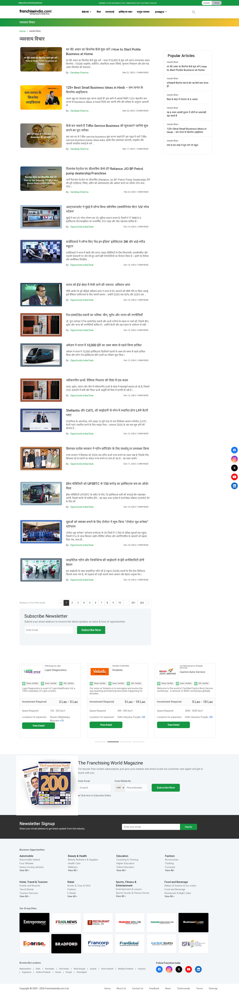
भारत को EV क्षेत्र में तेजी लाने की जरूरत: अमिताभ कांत (98, 285)
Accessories (172, 859)
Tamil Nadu (64, 969)
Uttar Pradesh (107, 969)
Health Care (74, 863)
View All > (24, 870)
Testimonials (183, 988)
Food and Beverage (176, 882)
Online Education (125, 867)
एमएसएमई (109, 12)
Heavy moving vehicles (32, 867)
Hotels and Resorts (30, 885)
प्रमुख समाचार (143, 12)
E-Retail (71, 893)
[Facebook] (234, 450)
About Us (121, 988)
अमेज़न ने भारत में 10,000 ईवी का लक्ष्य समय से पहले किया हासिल (103, 345)
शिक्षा (99, 12)
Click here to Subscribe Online (96, 795)
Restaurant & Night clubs (178, 893)
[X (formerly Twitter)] (234, 468)
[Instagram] (234, 459)
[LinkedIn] (234, 486)
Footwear (170, 867)
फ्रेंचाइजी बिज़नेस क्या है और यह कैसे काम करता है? (187, 85)
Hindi (216, 3)
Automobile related (30, 859)
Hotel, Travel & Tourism (33, 882)
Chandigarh (81, 972)
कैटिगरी (85, 12)
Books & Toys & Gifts (79, 885)
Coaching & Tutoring (127, 859)
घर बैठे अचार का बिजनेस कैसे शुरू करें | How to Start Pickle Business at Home (187, 68)
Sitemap (213, 988)
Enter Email (84, 781)
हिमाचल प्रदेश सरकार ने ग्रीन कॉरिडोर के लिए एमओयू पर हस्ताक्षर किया (107, 449)
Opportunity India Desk (81, 226)
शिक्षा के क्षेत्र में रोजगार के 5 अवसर (182, 99)
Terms (199, 988)
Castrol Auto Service (125, 672)
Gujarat (93, 969)
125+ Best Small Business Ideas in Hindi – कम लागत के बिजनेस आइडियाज (186, 130)
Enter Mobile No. (123, 781)
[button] (100, 741)
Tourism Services (29, 893)
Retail (70, 882)
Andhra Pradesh (43, 972)
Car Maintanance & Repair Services (124, 667)
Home (23, 31)
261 (133, 602)
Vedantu (50, 670)
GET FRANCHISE (128, 3)
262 (142, 602)
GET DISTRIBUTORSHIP (147, 3)
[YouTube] (234, 477)
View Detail (39, 725)
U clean (184, 670)
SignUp (188, 826)
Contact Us (137, 988)
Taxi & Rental (26, 889)
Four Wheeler (27, 863)
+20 (76, 717)
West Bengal (79, 969)
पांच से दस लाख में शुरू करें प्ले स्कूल (182, 145)
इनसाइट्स (160, 12)
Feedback (154, 988)
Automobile (26, 856)
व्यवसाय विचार (172, 62)
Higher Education (125, 863)
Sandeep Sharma (79, 72)
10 (119, 602)
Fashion (170, 856)
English (207, 3)
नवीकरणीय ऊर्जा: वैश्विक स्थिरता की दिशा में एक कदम (97, 380)
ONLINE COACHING (53, 666)
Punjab (69, 972)
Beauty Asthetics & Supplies (83, 859)
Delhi (38, 969)
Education (122, 856)
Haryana (142, 969)
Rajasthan (26, 972)
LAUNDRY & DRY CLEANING (192, 666)
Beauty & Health (77, 856)
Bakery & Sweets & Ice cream (180, 885)
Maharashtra (25, 969)
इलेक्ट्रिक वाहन (125, 12)
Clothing (169, 863)
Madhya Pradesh (125, 969)
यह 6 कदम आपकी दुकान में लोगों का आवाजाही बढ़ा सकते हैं (186, 114)
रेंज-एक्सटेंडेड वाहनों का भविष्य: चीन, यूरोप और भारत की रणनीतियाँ (104, 315)
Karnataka (49, 969)
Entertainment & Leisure (129, 889)
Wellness (73, 867)
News (168, 988)
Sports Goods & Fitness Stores (132, 892)
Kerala (58, 972)
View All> (169, 870)
